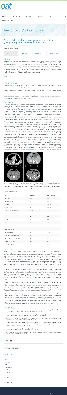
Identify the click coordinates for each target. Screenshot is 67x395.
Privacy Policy (4, 389)
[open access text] (6, 7)
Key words (9, 372)
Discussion (9, 380)
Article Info (24, 54)
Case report (10, 377)
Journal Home (7, 346)
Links (49, 16)
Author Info (38, 54)
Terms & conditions (18, 389)
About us (5, 16)
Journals (40, 16)
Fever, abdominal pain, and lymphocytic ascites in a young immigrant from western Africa (30, 41)
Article (8, 54)
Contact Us (63, 2)
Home (56, 2)
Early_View (7, 348)
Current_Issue (15, 348)
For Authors (17, 16)
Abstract (9, 369)
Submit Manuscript (8, 20)
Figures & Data (53, 54)
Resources (29, 16)
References (10, 382)
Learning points (10, 375)
